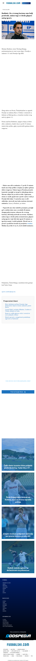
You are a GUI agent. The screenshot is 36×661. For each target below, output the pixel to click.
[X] (16, 41)
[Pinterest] (20, 41)
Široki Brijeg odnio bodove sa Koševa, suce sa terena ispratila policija (18, 499)
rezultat (29, 223)
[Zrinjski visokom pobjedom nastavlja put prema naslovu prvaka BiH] (18, 523)
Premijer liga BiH (6, 9)
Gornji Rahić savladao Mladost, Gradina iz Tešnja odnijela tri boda (18, 310)
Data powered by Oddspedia (18, 632)
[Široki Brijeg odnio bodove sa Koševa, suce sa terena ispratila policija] (18, 489)
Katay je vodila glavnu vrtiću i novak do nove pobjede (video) (17, 314)
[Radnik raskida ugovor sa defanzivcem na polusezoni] (18, 557)
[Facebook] (12, 41)
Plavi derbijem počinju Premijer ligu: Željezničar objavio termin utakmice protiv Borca (18, 305)
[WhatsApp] (23, 41)
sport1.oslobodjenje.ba (8, 291)
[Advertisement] (18, 82)
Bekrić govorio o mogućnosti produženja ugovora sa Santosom (17, 317)
